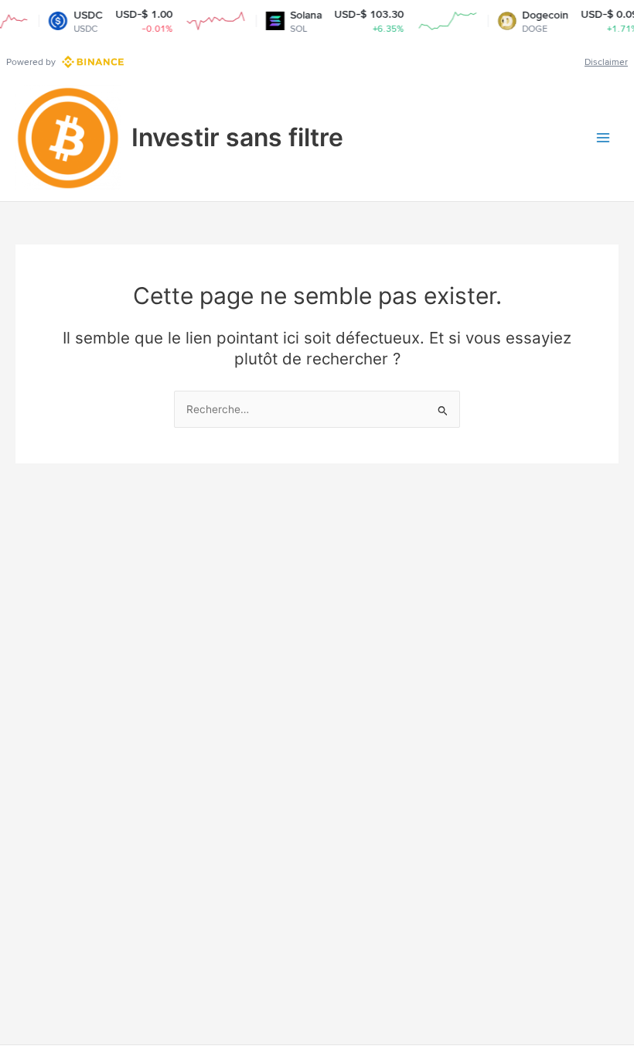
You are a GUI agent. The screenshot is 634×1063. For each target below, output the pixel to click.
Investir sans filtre (237, 137)
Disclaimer (606, 62)
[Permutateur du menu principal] (603, 138)
